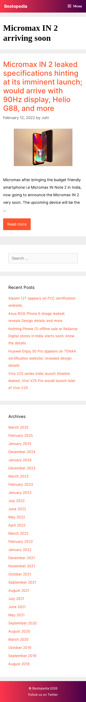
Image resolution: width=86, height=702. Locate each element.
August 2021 (18, 590)
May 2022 (16, 517)
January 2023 (20, 493)
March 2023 (18, 476)
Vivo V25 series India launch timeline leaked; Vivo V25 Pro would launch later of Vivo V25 (41, 380)
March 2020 (18, 639)
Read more (19, 226)
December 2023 (21, 468)
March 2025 (18, 427)
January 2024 (20, 460)
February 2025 (20, 435)
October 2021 (19, 574)
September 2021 (22, 582)
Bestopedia (15, 6)
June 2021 (17, 607)
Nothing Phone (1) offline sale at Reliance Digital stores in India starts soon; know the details (42, 336)
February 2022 (20, 541)
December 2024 (21, 452)
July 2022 (16, 501)
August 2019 (19, 664)
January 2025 (19, 444)
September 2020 (22, 623)
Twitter (53, 695)
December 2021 (21, 558)
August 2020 (19, 631)
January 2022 (19, 550)
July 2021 (16, 599)
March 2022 (18, 533)
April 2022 (16, 525)
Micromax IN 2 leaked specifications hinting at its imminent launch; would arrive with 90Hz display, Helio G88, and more (42, 86)
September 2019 (22, 656)
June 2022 (17, 509)
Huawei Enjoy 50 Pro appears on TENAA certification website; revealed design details (42, 358)
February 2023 (20, 484)
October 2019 (19, 648)
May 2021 (16, 615)
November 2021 (21, 566)
